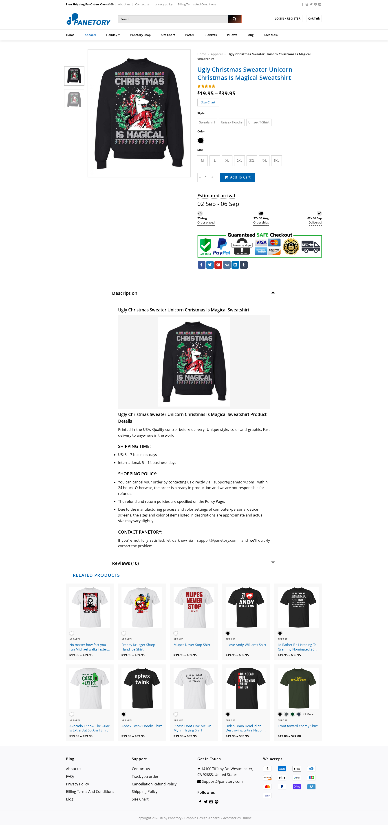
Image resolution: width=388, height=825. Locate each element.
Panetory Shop (140, 35)
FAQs (70, 776)
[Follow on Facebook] (302, 4)
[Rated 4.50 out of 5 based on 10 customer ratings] (259, 86)
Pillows (232, 35)
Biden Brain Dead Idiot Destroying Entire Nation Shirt (245, 728)
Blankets (211, 35)
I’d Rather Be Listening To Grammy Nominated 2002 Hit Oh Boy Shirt (298, 647)
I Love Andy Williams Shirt (246, 645)
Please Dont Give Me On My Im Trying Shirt (192, 728)
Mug (250, 35)
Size (200, 150)
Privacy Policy (77, 784)
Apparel (90, 35)
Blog (69, 799)
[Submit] (234, 19)
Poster (189, 35)
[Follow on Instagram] (307, 4)
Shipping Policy (144, 791)
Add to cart (240, 177)
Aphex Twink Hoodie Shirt (141, 726)
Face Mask (271, 35)
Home (70, 35)
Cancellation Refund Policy (154, 784)
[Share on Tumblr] (243, 265)
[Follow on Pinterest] (315, 4)
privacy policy (163, 4)
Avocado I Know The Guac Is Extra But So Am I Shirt (89, 728)
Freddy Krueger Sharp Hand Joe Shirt (138, 647)
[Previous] (95, 113)
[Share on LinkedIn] (235, 265)
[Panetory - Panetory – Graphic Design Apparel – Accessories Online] (88, 19)
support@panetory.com (234, 482)
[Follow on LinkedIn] (319, 4)
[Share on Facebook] (201, 265)
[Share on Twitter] (210, 265)
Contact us (142, 4)
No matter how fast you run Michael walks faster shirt (88, 647)
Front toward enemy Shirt (297, 726)
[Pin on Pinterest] (218, 265)
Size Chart (168, 35)
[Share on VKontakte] (227, 265)
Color (201, 131)
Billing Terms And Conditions (197, 4)
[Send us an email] (211, 802)
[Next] (183, 113)
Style (201, 113)
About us (124, 4)
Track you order (145, 776)
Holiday (111, 35)
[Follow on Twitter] (311, 4)
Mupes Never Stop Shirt (192, 645)
